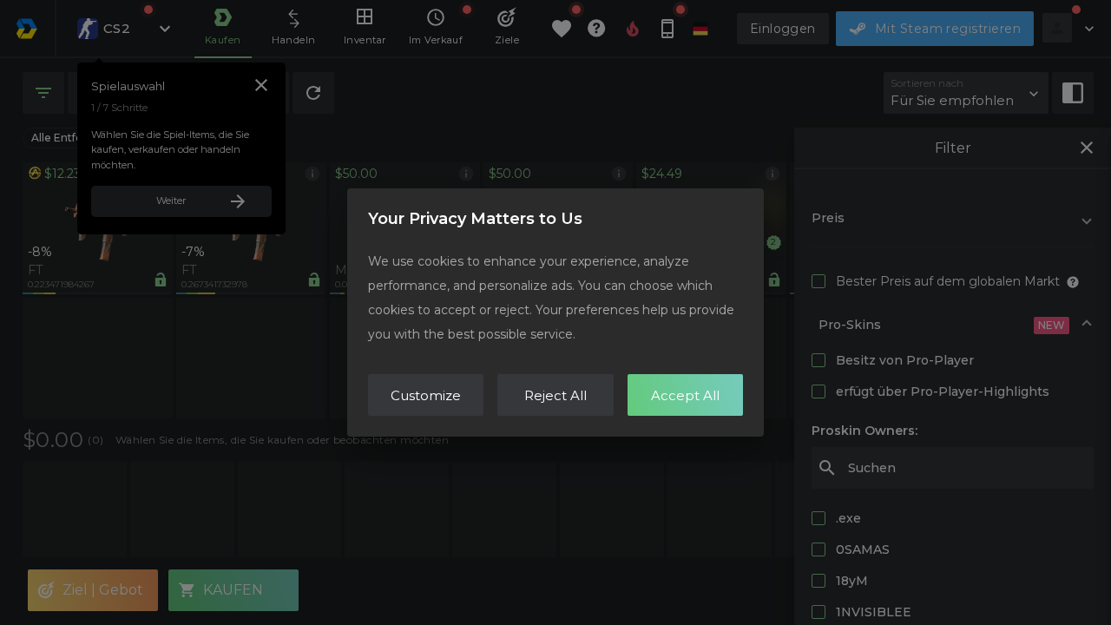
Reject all (555, 395)
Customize (426, 395)
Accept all (685, 395)
